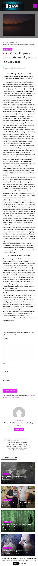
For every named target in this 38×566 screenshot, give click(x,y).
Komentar (5, 338)
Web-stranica (6, 380)
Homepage (5, 42)
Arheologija (7, 500)
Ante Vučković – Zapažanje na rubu (15, 551)
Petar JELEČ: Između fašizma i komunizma (13, 478)
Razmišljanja (13, 42)
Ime (4, 363)
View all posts (19, 429)
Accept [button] (16, 563)
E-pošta (5, 372)
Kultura (6, 473)
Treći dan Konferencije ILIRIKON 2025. (17, 503)
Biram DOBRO (9, 68)
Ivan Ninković (6, 530)
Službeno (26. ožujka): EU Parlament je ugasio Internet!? (17, 526)
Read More (22, 563)
